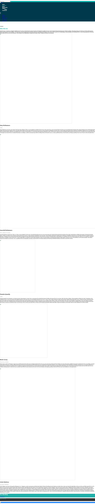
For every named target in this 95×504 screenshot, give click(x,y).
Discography (4, 7)
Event (3, 6)
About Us (4, 5)
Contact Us (4, 10)
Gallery (3, 8)
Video (5, 9)
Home (3, 4)
